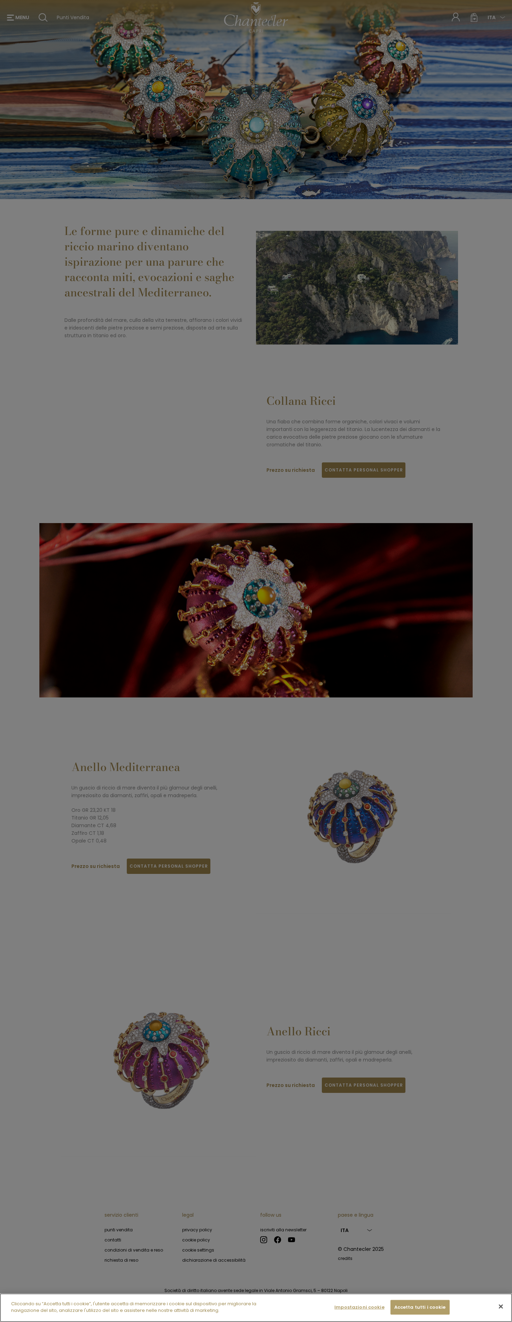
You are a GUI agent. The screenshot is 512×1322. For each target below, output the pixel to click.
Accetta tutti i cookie (420, 1307)
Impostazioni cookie (359, 1307)
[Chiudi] (501, 1306)
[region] (256, 1307)
